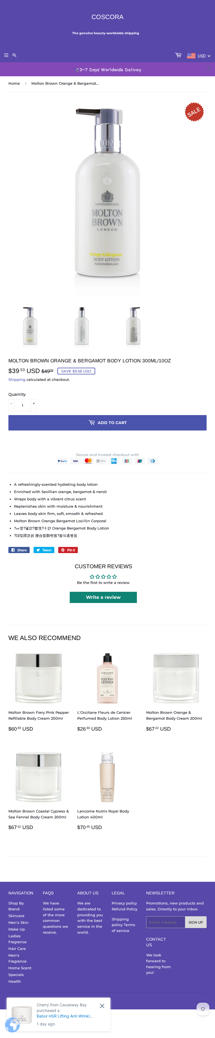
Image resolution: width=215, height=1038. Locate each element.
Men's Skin (18, 922)
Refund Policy (124, 909)
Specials (16, 974)
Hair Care (17, 948)
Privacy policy (124, 903)
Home (14, 83)
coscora (107, 16)
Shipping (16, 379)
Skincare (16, 915)
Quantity (17, 394)
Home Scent (19, 968)
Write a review (103, 597)
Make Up (16, 929)
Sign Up (196, 922)
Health (14, 981)
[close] (209, 68)
